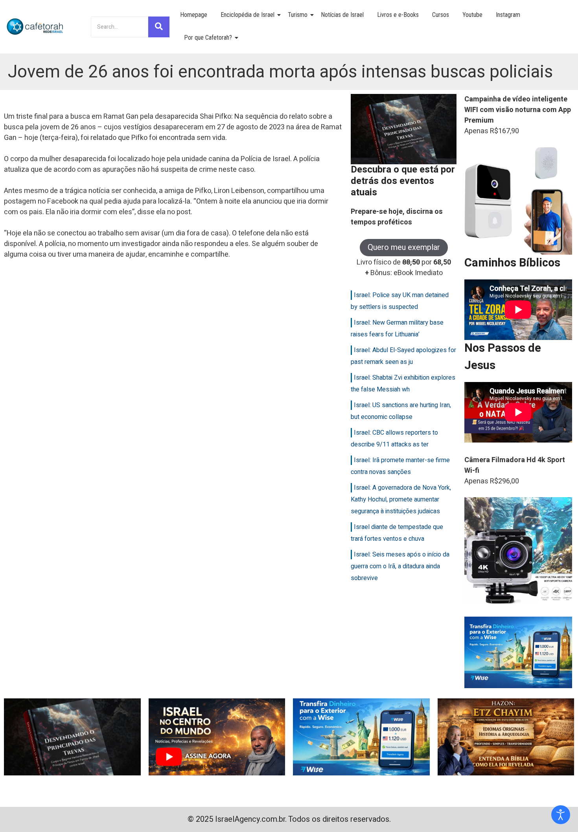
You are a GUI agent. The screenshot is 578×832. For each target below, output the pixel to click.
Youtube (472, 14)
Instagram (508, 14)
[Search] (158, 27)
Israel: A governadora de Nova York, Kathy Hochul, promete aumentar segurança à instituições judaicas (401, 499)
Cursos (440, 14)
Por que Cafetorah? (208, 37)
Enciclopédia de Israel (247, 14)
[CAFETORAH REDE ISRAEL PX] (35, 27)
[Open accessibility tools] (560, 814)
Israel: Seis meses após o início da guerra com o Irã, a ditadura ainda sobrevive (400, 566)
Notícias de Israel (342, 14)
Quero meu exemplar (404, 247)
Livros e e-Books (398, 14)
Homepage (193, 14)
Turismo (297, 14)
